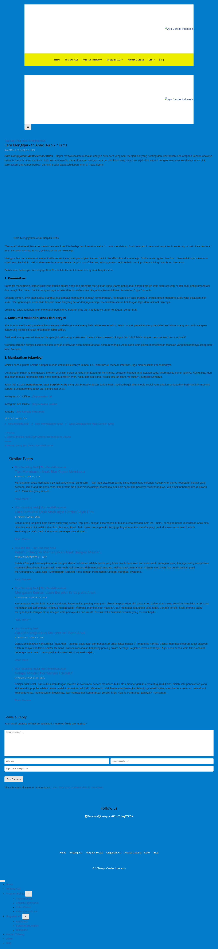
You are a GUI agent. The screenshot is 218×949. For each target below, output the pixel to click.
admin (10, 150)
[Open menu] (27, 127)
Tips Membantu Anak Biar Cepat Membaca (50, 471)
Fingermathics (24, 898)
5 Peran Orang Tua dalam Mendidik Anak (28, 443)
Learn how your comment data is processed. (77, 787)
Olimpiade (22, 929)
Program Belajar (94, 852)
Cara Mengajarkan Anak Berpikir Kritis (89, 423)
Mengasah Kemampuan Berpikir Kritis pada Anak (55, 592)
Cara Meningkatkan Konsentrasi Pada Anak (50, 632)
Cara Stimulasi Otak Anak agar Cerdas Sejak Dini (54, 511)
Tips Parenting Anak (34, 140)
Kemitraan (22, 921)
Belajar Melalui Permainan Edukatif (43, 673)
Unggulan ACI (113, 852)
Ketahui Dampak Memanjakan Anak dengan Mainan (58, 552)
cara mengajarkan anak (47, 423)
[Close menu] (2, 881)
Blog (161, 60)
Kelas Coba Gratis (27, 911)
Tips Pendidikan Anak (53, 467)
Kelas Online (23, 907)
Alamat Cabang (136, 60)
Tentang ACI (71, 60)
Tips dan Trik (12, 140)
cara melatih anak (16, 423)
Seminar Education (27, 925)
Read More (25, 498)
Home (57, 60)
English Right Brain (27, 902)
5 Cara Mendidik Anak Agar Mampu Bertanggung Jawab (37, 435)
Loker (152, 60)
